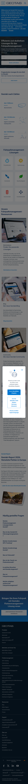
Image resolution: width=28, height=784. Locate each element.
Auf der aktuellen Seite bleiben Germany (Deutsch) (14, 402)
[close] (22, 369)
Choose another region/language (14, 411)
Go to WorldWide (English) (14, 392)
